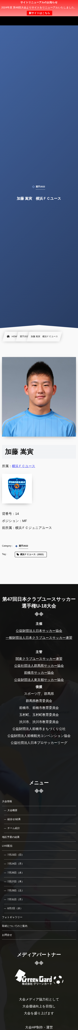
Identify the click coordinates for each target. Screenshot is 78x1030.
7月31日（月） (15, 899)
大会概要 (12, 810)
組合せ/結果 (14, 819)
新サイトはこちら (39, 13)
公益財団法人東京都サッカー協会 (39, 680)
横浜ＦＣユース (23, 466)
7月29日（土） (15, 890)
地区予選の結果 (11, 837)
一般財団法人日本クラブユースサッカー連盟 (39, 638)
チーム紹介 (13, 828)
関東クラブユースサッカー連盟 (39, 659)
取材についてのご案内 (14, 926)
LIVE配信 (7, 845)
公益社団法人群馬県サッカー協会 (39, 666)
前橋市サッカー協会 (39, 673)
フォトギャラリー (12, 917)
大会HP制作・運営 (39, 1027)
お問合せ (7, 935)
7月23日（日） (15, 854)
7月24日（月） (15, 863)
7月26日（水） (15, 872)
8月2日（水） (15, 908)
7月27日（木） (15, 881)
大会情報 (7, 801)
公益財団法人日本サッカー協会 (39, 631)
